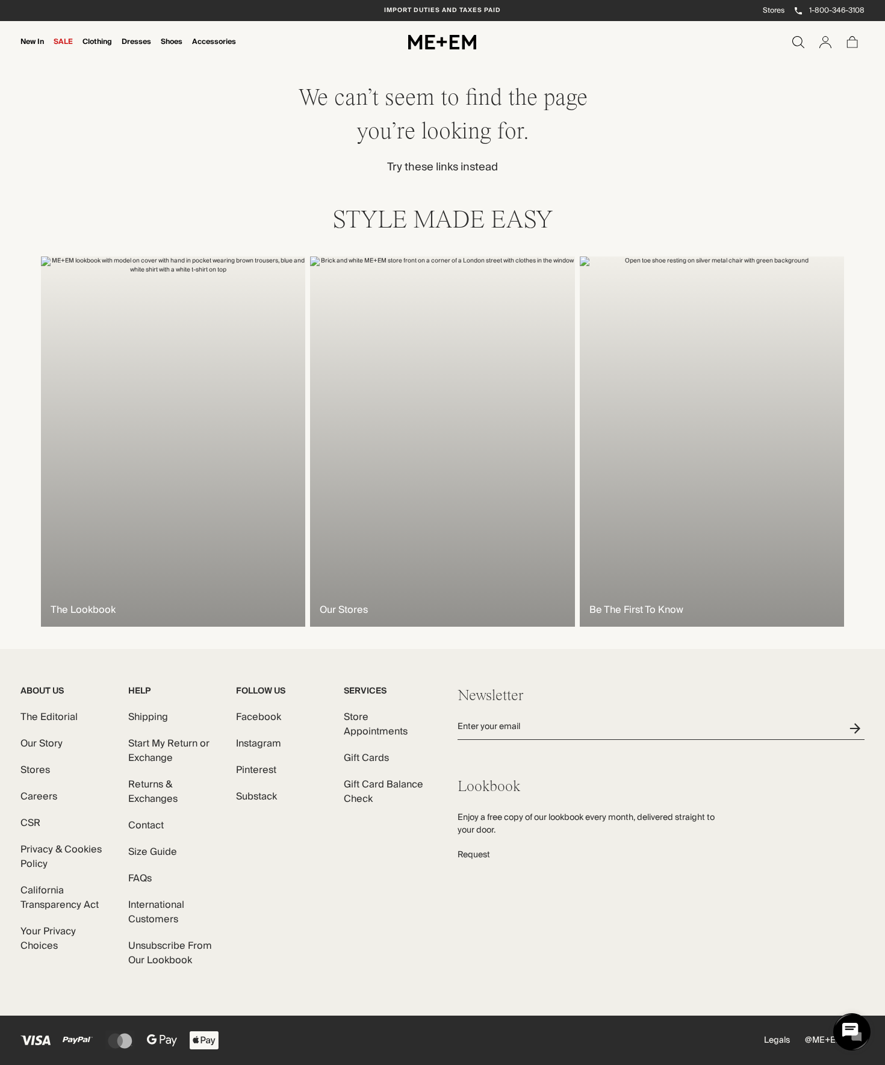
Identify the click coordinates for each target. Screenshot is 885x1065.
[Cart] (852, 42)
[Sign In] (825, 42)
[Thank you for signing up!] (857, 728)
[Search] (798, 42)
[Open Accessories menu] (214, 50)
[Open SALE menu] (63, 50)
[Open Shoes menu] (171, 50)
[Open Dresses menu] (136, 50)
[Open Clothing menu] (97, 50)
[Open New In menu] (32, 50)
